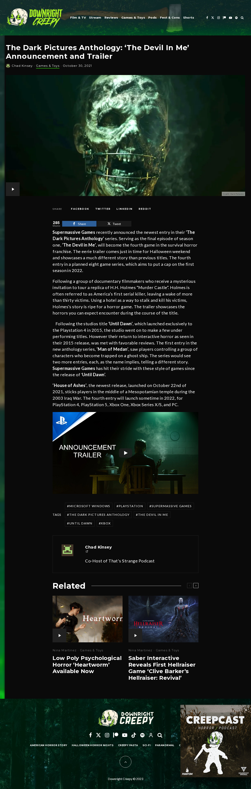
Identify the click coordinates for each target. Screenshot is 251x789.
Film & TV (78, 17)
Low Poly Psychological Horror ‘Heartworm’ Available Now (87, 664)
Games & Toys (133, 17)
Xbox (106, 523)
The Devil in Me (153, 514)
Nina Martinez (64, 650)
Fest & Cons (170, 17)
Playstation (131, 506)
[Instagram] (218, 17)
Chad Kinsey (22, 66)
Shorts (188, 17)
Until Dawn (81, 523)
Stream (95, 17)
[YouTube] (230, 17)
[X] (213, 17)
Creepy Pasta (128, 745)
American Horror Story (48, 745)
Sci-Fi (147, 745)
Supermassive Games (172, 506)
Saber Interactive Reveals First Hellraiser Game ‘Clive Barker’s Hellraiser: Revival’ (162, 668)
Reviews (111, 17)
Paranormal (164, 745)
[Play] (125, 453)
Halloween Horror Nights (92, 745)
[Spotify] (236, 17)
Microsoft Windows (89, 506)
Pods (152, 17)
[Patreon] (224, 17)
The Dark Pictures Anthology (99, 514)
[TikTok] (133, 735)
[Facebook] (207, 17)
